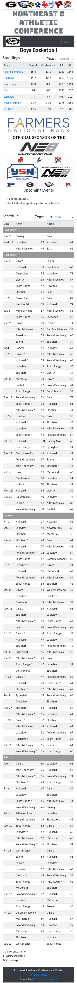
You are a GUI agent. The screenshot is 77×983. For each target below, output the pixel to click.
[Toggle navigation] (66, 41)
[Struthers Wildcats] (68, 4)
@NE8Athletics (38, 974)
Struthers (9, 109)
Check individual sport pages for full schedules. (33, 201)
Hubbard (9, 78)
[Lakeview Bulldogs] (38, 4)
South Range (11, 84)
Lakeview (9, 96)
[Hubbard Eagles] (25, 4)
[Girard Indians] (11, 4)
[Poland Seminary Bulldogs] (51, 4)
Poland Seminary (13, 71)
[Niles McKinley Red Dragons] (45, 4)
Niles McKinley (12, 103)
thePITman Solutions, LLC (44, 979)
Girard (7, 90)
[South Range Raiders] (59, 4)
